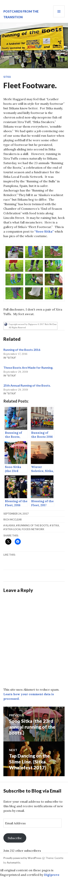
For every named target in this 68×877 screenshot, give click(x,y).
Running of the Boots (33, 525)
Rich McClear (12, 519)
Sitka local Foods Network (24, 529)
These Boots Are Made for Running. (28, 367)
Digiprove (51, 875)
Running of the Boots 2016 (21, 349)
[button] (14, 252)
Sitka (7, 76)
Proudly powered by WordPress (22, 858)
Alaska (10, 525)
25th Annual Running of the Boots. (27, 385)
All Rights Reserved (17, 327)
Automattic (13, 862)
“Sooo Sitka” (44, 231)
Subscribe (15, 838)
